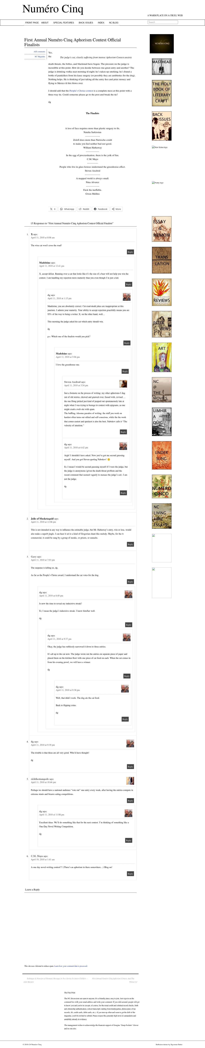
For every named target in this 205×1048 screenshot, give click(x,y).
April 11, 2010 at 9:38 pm (68, 690)
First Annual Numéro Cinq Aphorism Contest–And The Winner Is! (114, 980)
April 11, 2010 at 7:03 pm (43, 559)
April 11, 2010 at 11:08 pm (51, 814)
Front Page (32, 22)
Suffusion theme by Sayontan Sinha (169, 1044)
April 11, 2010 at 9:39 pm (43, 744)
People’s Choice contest (81, 90)
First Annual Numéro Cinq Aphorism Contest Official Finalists (72, 42)
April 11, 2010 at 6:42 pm (76, 447)
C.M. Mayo (37, 856)
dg (49, 295)
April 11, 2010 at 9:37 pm (59, 638)
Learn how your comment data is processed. (71, 966)
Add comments (39, 51)
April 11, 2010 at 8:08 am (43, 237)
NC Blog (113, 22)
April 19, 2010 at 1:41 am (43, 859)
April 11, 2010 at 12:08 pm (43, 521)
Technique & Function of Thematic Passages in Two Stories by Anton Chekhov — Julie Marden (56, 980)
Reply (130, 251)
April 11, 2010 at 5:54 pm (76, 385)
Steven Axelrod (72, 382)
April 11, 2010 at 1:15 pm (59, 298)
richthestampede (40, 779)
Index (101, 22)
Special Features (63, 22)
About (45, 22)
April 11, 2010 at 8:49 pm (51, 595)
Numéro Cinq (52, 8)
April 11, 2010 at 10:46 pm (43, 782)
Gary (34, 556)
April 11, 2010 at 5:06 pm (68, 356)
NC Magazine (40, 56)
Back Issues (86, 22)
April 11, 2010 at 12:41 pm (51, 265)
